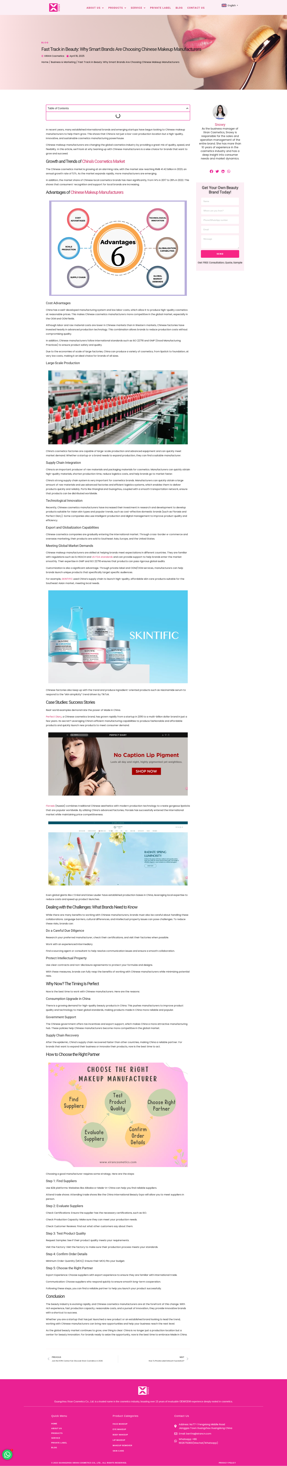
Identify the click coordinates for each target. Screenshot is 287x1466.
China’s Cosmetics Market (103, 190)
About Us (94, 7)
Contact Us (196, 7)
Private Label (160, 7)
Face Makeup (120, 1453)
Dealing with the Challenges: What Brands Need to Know (84, 130)
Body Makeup (120, 1464)
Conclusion (57, 145)
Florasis (50, 835)
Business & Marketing (63, 62)
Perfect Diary (54, 746)
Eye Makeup (119, 1459)
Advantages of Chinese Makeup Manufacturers (78, 120)
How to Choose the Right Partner (70, 140)
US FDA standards (102, 586)
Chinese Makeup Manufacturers (97, 221)
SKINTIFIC (67, 608)
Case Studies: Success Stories (68, 125)
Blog (179, 7)
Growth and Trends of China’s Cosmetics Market (78, 115)
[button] (187, 108)
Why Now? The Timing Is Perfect (69, 135)
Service (136, 7)
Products (115, 7)
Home (44, 62)
